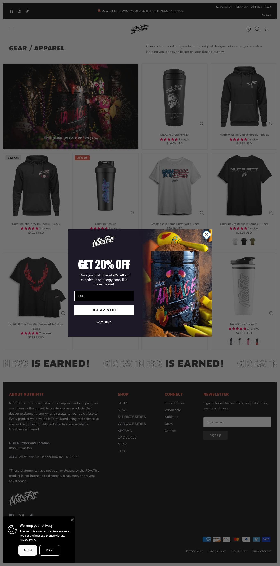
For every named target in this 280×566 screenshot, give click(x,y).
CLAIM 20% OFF (104, 310)
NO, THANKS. (104, 322)
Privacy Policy (28, 540)
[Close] (72, 520)
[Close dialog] (206, 234)
